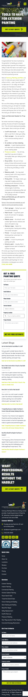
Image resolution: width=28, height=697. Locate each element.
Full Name (6, 285)
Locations (4, 562)
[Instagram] (6, 537)
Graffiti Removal (6, 614)
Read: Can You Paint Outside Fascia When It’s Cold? (14, 361)
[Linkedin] (10, 537)
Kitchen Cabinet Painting (9, 593)
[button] (25, 4)
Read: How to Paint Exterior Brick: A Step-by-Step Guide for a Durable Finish (13, 383)
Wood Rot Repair (7, 608)
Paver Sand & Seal (7, 596)
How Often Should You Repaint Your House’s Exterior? (12, 434)
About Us (4, 559)
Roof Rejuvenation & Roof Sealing (11, 620)
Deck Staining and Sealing (9, 605)
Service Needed (7, 306)
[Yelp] (16, 537)
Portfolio (4, 568)
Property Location (8, 313)
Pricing (4, 571)
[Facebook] (3, 537)
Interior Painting (6, 587)
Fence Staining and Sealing (9, 602)
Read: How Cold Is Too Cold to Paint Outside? (12, 404)
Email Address (7, 292)
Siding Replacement (7, 611)
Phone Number (7, 299)
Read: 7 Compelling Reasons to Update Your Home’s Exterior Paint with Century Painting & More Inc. (14, 427)
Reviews (4, 565)
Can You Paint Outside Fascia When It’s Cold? (12, 346)
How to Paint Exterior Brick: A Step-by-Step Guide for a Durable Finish (13, 367)
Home (3, 556)
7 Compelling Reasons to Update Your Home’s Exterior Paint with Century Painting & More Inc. (13, 410)
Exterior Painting (6, 583)
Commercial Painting (8, 590)
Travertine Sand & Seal (8, 599)
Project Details (7, 320)
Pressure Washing (7, 617)
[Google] (13, 537)
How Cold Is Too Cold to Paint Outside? (11, 390)
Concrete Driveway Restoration (11, 623)
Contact (4, 574)
